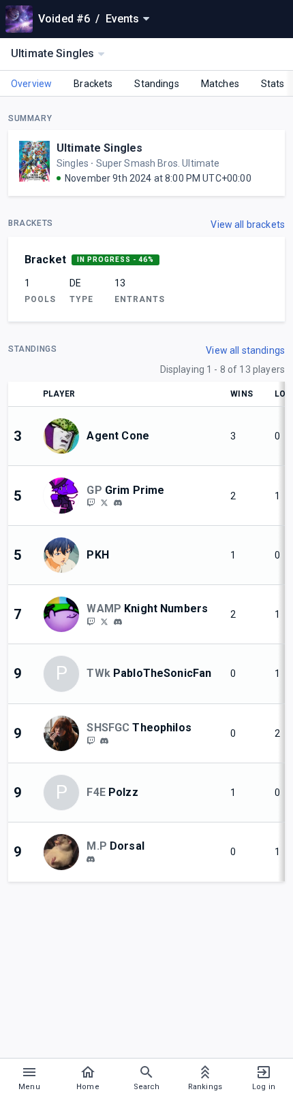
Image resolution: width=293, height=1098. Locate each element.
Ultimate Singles (99, 148)
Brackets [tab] (93, 83)
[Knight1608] (91, 621)
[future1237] (91, 740)
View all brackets (248, 224)
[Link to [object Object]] (65, 436)
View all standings (245, 350)
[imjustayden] (91, 859)
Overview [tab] (31, 83)
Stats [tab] (273, 83)
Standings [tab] (156, 83)
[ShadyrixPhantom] (91, 502)
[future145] (104, 741)
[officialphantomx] (118, 503)
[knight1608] (118, 622)
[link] (118, 502)
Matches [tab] (220, 83)
